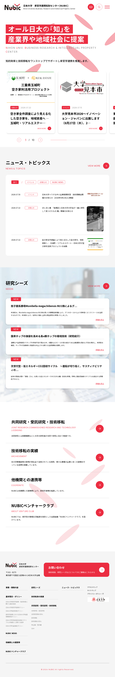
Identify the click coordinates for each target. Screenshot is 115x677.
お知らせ (43, 182)
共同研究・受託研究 (37, 611)
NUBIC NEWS (57, 182)
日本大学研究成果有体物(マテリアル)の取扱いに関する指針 (16, 621)
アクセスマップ (92, 587)
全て (15, 182)
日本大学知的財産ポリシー (14, 611)
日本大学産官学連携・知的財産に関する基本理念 (17, 603)
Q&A (32, 628)
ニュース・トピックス (71, 587)
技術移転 (34, 618)
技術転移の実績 (37, 596)
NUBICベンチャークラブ (16, 651)
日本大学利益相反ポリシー (14, 626)
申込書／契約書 (36, 625)
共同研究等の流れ (37, 614)
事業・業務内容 (12, 587)
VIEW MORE (94, 165)
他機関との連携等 (13, 642)
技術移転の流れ (36, 621)
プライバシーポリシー (94, 594)
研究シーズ (35, 587)
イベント (30, 182)
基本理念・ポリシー (14, 596)
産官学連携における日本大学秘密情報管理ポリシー (17, 615)
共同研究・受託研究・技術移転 (43, 605)
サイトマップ (91, 590)
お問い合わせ (91, 7)
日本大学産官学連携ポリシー (15, 607)
